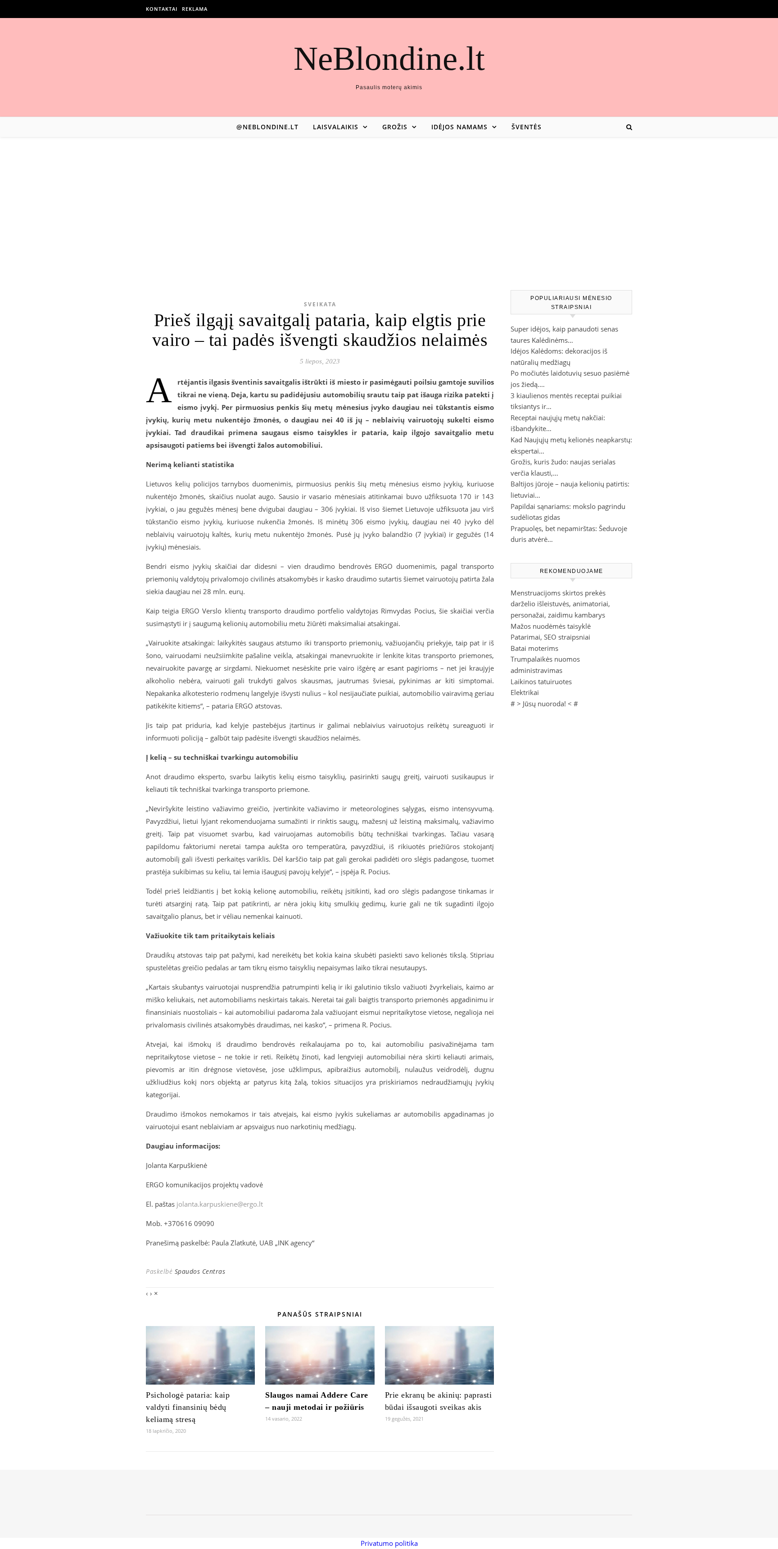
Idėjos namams (459, 127)
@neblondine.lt (267, 127)
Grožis (394, 127)
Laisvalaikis (335, 127)
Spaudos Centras (200, 1271)
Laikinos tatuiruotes (541, 681)
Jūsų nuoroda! (544, 703)
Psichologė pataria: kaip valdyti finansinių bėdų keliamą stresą (188, 1407)
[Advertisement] (389, 204)
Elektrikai (525, 692)
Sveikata (320, 304)
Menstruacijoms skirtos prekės (558, 592)
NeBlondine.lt (389, 58)
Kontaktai (161, 8)
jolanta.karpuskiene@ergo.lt (219, 1203)
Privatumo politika (389, 1543)
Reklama (195, 8)
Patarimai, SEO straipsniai (550, 636)
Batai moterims (534, 648)
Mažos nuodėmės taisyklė (551, 626)
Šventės (526, 127)
